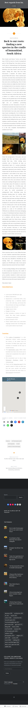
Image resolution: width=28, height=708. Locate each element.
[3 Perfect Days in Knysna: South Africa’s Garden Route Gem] (14, 600)
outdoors (9, 633)
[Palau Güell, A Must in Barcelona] (14, 582)
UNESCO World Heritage (14, 446)
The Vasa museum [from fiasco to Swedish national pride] (16, 566)
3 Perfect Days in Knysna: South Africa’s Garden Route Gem (16, 603)
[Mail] (20, 504)
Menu (14, 6)
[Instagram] (10, 504)
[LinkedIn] (15, 504)
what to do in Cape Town (12, 644)
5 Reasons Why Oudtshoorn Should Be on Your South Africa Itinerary (16, 576)
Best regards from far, (14, 2)
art (7, 615)
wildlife (8, 646)
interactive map (18, 364)
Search (5, 494)
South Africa (14, 38)
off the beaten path (16, 441)
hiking (7, 626)
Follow (7, 673)
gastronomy (9, 624)
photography (11, 443)
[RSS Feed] (18, 504)
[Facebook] (8, 504)
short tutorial (9, 372)
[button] (10, 138)
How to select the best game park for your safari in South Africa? (16, 529)
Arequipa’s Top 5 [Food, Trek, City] (16, 548)
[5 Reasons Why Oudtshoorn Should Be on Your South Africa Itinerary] (14, 572)
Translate (15, 683)
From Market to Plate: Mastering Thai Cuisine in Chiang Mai (15, 539)
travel (18, 443)
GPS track (18, 624)
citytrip (14, 615)
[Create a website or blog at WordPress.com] (14, 697)
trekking (16, 640)
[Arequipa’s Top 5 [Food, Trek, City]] (14, 545)
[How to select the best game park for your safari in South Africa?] (14, 526)
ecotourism (17, 617)
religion (19, 635)
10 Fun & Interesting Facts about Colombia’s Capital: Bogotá (15, 594)
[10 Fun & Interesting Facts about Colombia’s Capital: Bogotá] (14, 590)
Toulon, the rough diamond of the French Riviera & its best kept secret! (16, 557)
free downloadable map (12, 622)
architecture (18, 613)
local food (8, 629)
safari (7, 637)
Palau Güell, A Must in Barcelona (14, 584)
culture (8, 617)
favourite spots (10, 620)
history (8, 441)
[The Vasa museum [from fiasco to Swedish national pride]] (14, 563)
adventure (8, 613)
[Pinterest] (13, 504)
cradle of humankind (14, 337)
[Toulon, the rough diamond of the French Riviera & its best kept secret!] (14, 554)
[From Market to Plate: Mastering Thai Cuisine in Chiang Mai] (14, 536)
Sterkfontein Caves (13, 349)
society (15, 637)
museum (17, 629)
